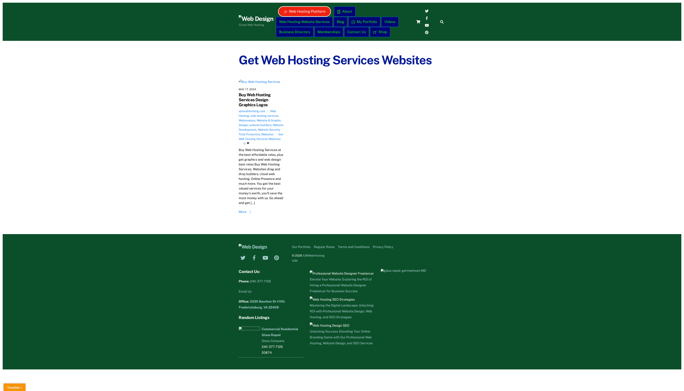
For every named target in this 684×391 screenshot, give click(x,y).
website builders (260, 125)
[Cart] (418, 21)
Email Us (245, 291)
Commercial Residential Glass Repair (280, 332)
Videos (389, 22)
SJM (294, 260)
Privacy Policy (383, 247)
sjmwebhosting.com (252, 111)
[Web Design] (256, 18)
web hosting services (264, 115)
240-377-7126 (260, 281)
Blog (340, 22)
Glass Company (273, 341)
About (346, 11)
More (242, 212)
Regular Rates (324, 247)
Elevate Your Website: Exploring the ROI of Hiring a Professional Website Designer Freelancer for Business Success (341, 285)
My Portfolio (366, 22)
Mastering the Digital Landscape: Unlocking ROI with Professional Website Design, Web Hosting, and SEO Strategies (342, 311)
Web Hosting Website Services (304, 22)
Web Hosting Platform (306, 11)
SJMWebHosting (314, 255)
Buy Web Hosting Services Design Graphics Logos (255, 99)
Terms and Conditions (354, 247)
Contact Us (356, 32)
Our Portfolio (301, 247)
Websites (267, 134)
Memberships (329, 32)
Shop (382, 32)
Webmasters (247, 120)
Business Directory (294, 32)
